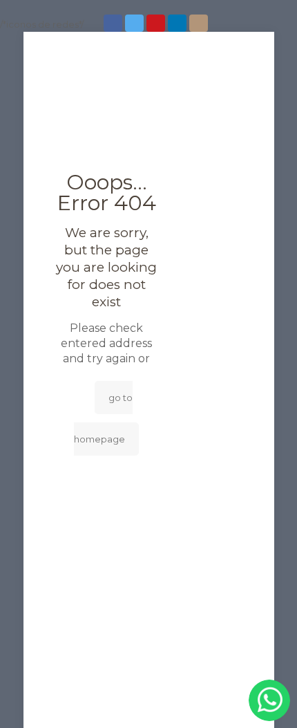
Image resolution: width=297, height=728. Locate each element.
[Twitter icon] (135, 23)
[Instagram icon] (200, 23)
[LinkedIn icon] (178, 23)
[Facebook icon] (114, 23)
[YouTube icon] (157, 23)
